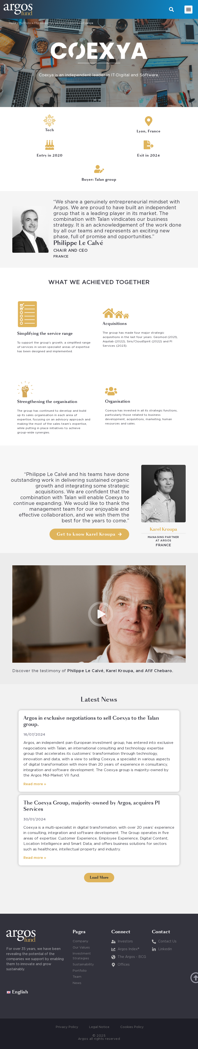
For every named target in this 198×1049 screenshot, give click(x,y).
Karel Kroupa (163, 529)
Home (12, 23)
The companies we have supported (57, 23)
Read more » (34, 784)
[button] (171, 9)
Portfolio (25, 23)
